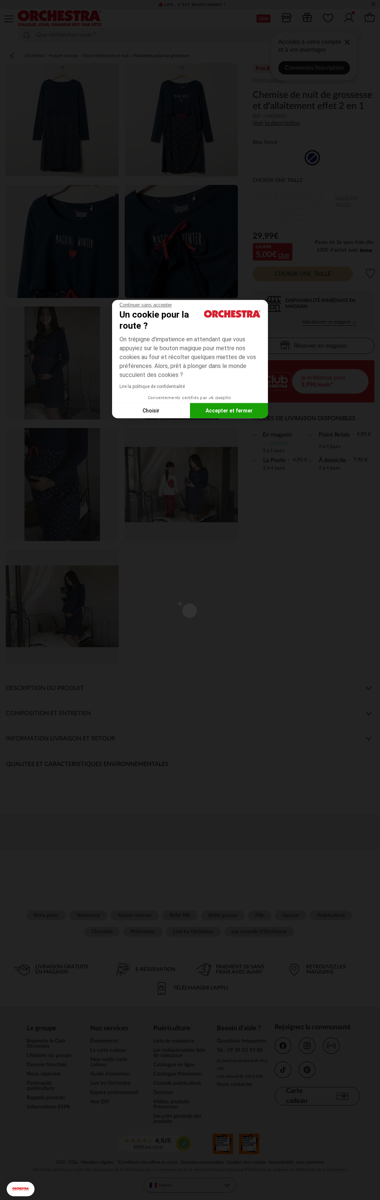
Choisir (151, 410)
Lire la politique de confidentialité (152, 386)
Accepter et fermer (229, 410)
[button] (21, 1189)
